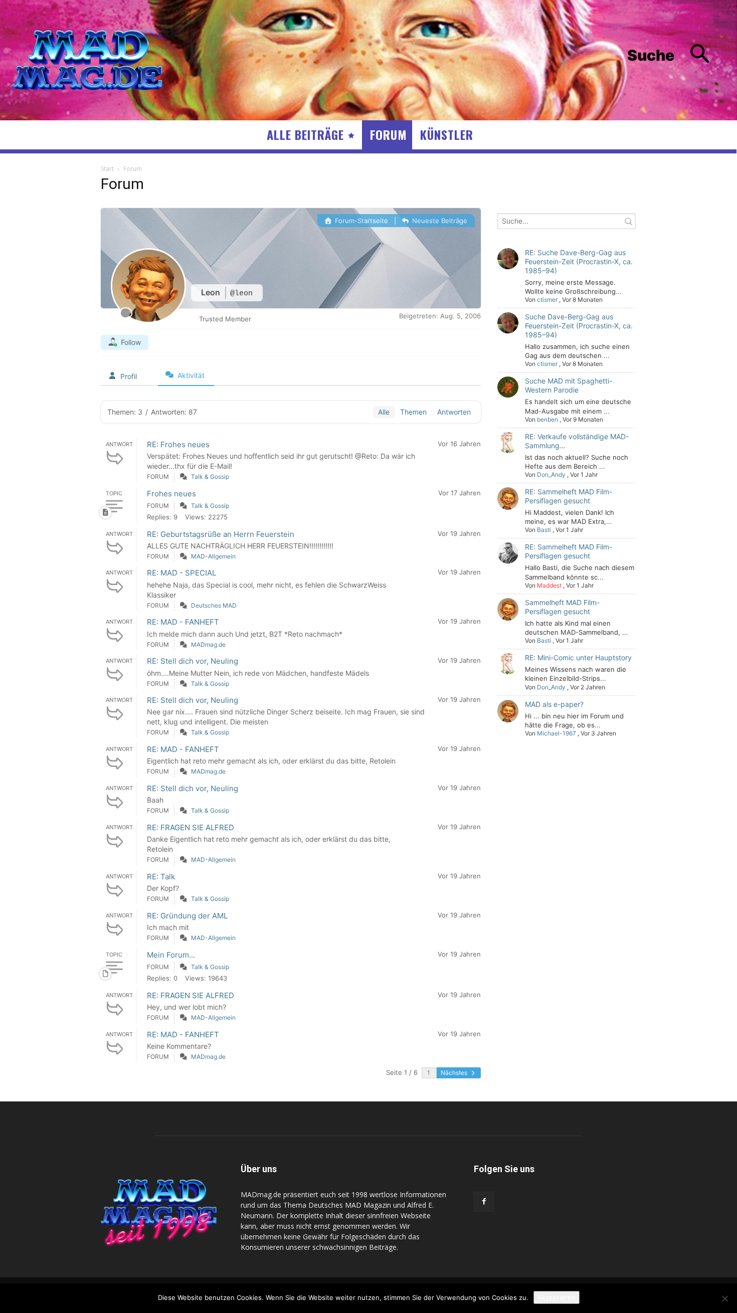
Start (107, 168)
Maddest (549, 585)
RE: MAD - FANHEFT (183, 622)
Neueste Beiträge (438, 221)
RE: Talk (161, 876)
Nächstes (455, 1072)
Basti (544, 529)
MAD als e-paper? (554, 704)
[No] (724, 1298)
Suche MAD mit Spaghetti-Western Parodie (568, 385)
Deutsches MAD (214, 605)
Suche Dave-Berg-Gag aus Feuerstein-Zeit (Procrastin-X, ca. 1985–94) (579, 325)
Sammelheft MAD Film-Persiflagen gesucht (562, 607)
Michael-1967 (556, 733)
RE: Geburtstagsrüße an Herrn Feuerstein (220, 534)
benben (547, 419)
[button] (676, 55)
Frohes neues (171, 493)
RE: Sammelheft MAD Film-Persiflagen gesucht (568, 496)
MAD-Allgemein (213, 556)
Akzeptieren (556, 1297)
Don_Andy (551, 474)
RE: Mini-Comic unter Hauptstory (578, 657)
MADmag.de (208, 644)
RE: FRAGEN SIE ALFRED (190, 827)
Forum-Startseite (360, 221)
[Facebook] (484, 1202)
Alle (384, 412)
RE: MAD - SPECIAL (181, 573)
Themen (413, 412)
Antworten (454, 412)
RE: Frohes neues (178, 444)
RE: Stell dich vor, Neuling (192, 661)
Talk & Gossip (210, 476)
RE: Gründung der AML (187, 915)
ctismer (547, 299)
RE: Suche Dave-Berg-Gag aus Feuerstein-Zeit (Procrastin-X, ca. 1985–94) (579, 261)
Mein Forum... (171, 955)
